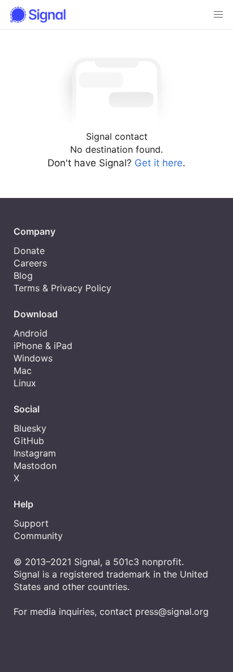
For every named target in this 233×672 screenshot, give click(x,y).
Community (38, 535)
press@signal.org (172, 611)
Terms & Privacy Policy (62, 288)
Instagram (35, 453)
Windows (33, 358)
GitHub (29, 440)
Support (31, 523)
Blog (23, 275)
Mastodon (35, 465)
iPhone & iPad (43, 345)
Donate (29, 250)
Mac (23, 370)
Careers (30, 263)
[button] (218, 14)
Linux (25, 383)
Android (31, 333)
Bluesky (30, 428)
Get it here (159, 163)
